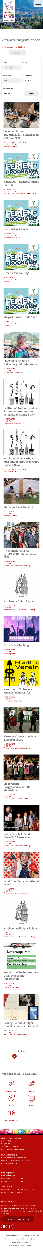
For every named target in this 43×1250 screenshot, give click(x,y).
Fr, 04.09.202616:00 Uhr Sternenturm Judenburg (21, 366)
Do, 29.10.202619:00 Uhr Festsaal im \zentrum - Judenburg (21, 1028)
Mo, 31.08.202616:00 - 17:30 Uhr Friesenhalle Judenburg (16, 232)
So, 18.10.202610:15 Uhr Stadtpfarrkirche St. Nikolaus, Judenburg (20, 932)
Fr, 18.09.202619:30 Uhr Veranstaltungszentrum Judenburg (21, 558)
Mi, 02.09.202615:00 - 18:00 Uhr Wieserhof (16, 276)
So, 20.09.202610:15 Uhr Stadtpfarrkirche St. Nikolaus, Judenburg (20, 605)
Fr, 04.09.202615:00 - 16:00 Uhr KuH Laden (20, 320)
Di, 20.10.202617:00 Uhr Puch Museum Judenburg (21, 979)
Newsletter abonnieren (18, 1219)
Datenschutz (9, 1239)
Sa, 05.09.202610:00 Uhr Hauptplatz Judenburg (19, 510)
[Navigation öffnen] (38, 3)
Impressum (35, 1235)
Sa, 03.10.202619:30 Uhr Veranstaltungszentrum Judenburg (17, 790)
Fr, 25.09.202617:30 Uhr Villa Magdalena (16, 649)
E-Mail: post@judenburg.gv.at (12, 1149)
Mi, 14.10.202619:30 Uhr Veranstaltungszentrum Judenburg (21, 887)
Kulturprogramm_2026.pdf (14, 47)
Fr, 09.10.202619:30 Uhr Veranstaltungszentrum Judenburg (18, 839)
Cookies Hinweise (23, 1239)
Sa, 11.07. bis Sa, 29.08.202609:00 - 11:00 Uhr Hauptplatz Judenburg (21, 138)
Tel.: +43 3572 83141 (9, 1146)
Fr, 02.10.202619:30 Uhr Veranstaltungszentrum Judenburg (20, 742)
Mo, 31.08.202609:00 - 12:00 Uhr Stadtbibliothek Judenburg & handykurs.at (21, 187)
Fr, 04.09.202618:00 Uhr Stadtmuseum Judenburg (21, 415)
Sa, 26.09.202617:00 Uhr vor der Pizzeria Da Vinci (18, 695)
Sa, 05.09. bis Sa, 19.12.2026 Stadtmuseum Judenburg (21, 464)
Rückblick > (17, 53)
